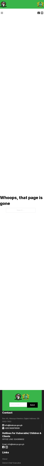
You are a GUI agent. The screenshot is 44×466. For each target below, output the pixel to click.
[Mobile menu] (2, 13)
